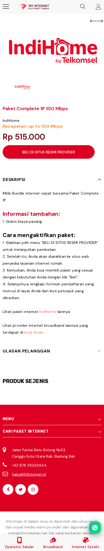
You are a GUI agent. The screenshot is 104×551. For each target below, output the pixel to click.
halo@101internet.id (29, 474)
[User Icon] (98, 7)
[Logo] (34, 7)
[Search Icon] (82, 6)
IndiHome (11, 120)
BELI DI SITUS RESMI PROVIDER (48, 152)
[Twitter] (20, 489)
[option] (52, 50)
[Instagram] (33, 489)
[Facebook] (8, 489)
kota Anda (33, 332)
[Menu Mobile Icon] (6, 6)
